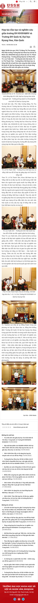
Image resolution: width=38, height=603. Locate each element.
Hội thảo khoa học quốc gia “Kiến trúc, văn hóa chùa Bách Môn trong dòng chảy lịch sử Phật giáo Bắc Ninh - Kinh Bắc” (18, 535)
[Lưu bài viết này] (35, 47)
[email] (23, 599)
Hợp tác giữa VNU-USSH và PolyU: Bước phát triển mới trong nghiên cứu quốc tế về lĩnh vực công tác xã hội (18, 567)
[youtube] (19, 599)
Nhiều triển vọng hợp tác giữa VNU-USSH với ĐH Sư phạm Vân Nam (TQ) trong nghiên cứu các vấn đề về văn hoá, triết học (18, 477)
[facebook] (15, 599)
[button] (20, 2)
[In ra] (31, 47)
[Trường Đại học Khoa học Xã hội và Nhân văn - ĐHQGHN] (2, 6)
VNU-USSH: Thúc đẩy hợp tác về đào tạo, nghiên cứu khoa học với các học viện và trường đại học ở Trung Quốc (18, 498)
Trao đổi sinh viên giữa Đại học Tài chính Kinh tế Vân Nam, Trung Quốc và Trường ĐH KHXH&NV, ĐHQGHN (17, 440)
